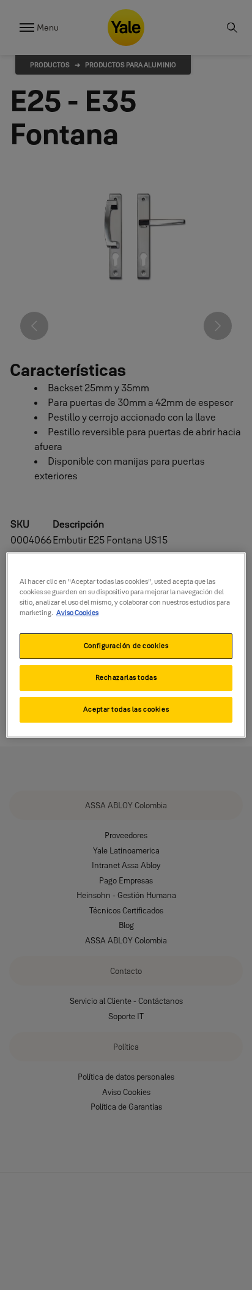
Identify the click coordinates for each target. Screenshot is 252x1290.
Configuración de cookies (126, 645)
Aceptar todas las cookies (126, 709)
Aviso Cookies (77, 612)
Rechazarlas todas (126, 677)
